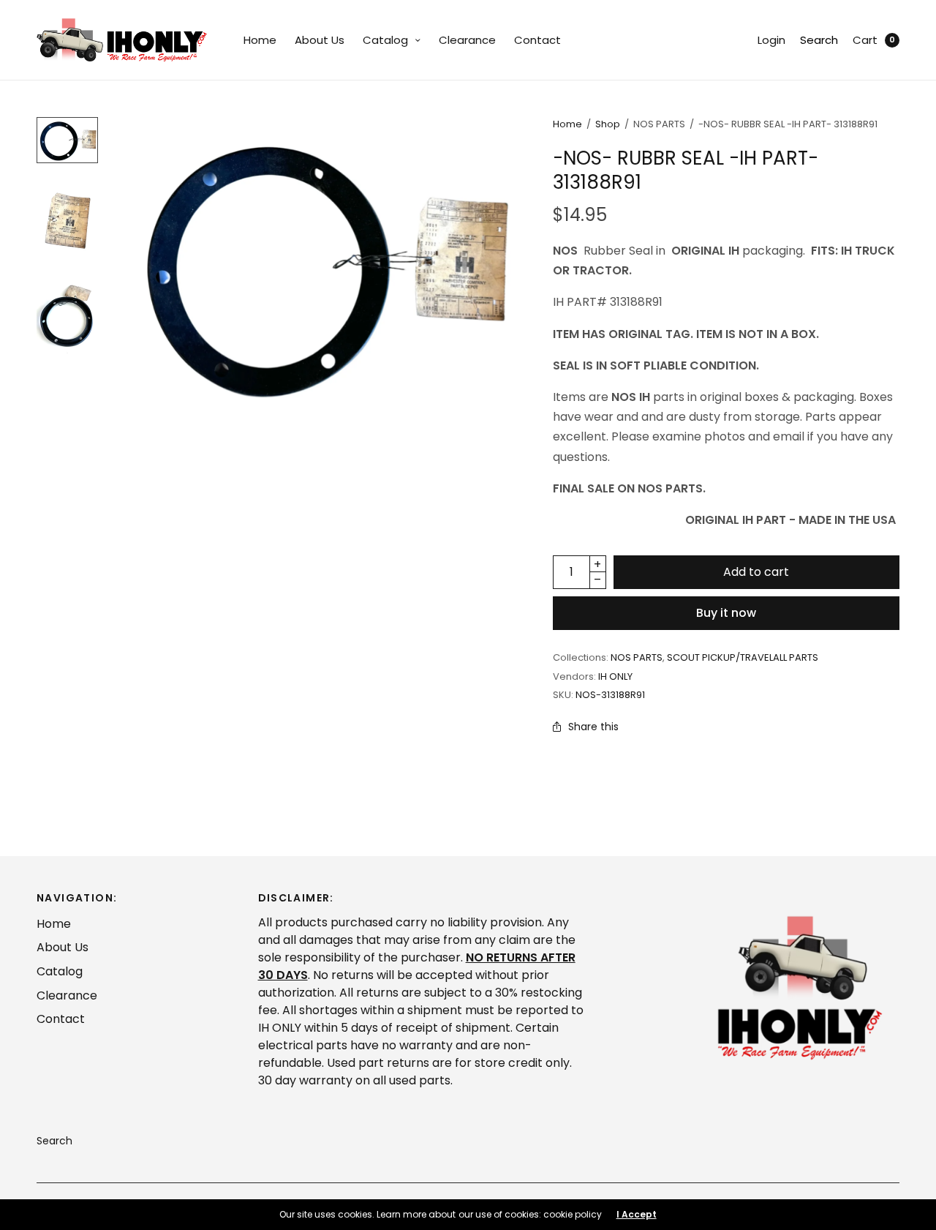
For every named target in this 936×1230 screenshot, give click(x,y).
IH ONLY (615, 676)
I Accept (636, 1214)
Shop (607, 124)
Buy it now (726, 612)
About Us (319, 40)
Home (260, 40)
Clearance (467, 40)
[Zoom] (321, 265)
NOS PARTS (637, 657)
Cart (865, 40)
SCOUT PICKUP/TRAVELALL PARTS (742, 657)
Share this (593, 726)
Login (771, 40)
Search (819, 40)
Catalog (385, 40)
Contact (537, 40)
